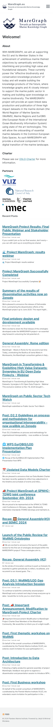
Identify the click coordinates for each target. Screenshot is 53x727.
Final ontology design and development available (20, 320)
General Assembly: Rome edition (25, 343)
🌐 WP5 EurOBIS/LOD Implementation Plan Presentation (17, 448)
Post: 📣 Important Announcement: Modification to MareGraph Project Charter (25, 608)
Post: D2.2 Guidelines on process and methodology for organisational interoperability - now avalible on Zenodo (26, 421)
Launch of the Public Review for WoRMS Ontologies (25, 536)
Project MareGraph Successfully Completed (25, 273)
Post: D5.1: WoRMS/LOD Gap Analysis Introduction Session (23, 582)
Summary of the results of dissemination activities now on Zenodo (24, 294)
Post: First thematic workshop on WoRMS (26, 635)
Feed (7, 714)
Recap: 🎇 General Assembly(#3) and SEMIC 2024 (26, 520)
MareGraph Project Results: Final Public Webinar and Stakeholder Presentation (25, 230)
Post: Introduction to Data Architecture (20, 659)
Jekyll (40, 718)
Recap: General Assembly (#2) (24, 559)
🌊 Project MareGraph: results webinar (23, 253)
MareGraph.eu (24, 6)
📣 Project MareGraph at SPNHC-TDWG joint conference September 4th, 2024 (26, 494)
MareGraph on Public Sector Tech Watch (26, 397)
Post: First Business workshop (23, 682)
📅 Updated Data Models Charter (26, 469)
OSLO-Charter (27, 159)
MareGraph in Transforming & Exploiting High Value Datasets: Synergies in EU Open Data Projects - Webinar (24, 370)
